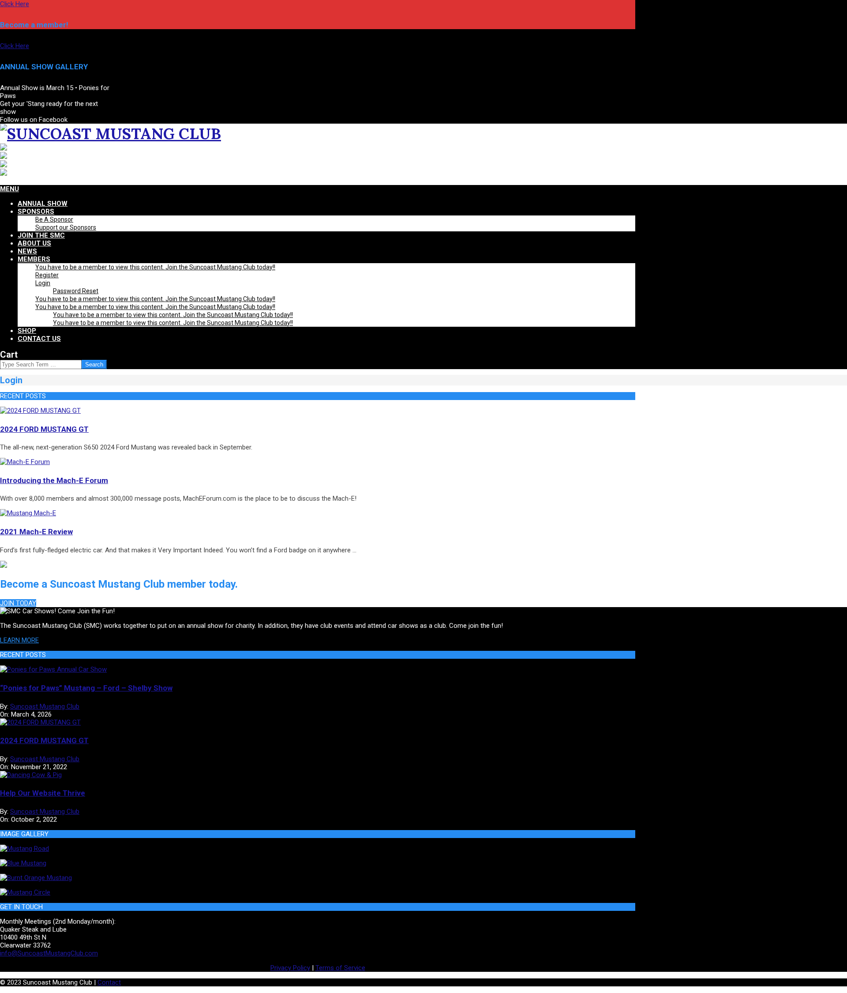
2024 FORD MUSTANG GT (44, 429)
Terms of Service (340, 968)
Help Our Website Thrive (42, 793)
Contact (109, 982)
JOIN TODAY (18, 603)
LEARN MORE (19, 640)
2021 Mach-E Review (36, 531)
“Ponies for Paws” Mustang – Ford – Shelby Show (86, 687)
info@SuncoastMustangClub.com (49, 953)
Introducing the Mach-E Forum (54, 480)
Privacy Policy (290, 968)
